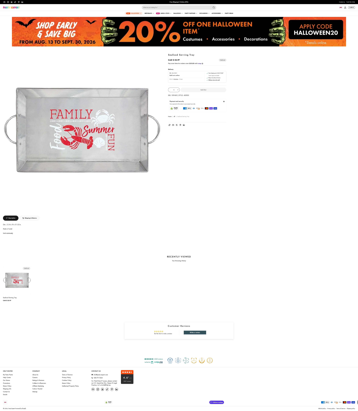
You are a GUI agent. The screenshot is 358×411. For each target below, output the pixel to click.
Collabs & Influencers (39, 383)
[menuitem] (17, 375)
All (174, 116)
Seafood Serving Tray (10, 298)
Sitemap (34, 392)
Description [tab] (11, 218)
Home (169, 116)
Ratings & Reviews (38, 380)
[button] (341, 7)
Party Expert (11, 408)
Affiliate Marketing (38, 386)
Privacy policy (331, 408)
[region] (179, 2)
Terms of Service (67, 375)
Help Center (7, 378)
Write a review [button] (195, 332)
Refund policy (322, 408)
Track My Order (350, 2)
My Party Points (8, 375)
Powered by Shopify (20, 408)
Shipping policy (351, 408)
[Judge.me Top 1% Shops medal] (202, 360)
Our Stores (6, 380)
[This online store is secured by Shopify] (174, 108)
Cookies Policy (66, 380)
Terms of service (340, 408)
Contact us (342, 2)
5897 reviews (127, 381)
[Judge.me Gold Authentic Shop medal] (194, 360)
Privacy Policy (66, 378)
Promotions (6, 383)
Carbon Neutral (37, 389)
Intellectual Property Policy (70, 386)
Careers (34, 378)
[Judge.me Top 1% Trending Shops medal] (210, 360)
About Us (35, 375)
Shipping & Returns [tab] (31, 218)
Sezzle (5, 395)
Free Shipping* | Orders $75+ (179, 2)
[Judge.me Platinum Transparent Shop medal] (186, 360)
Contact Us (6, 392)
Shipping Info (7, 389)
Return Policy (7, 386)
